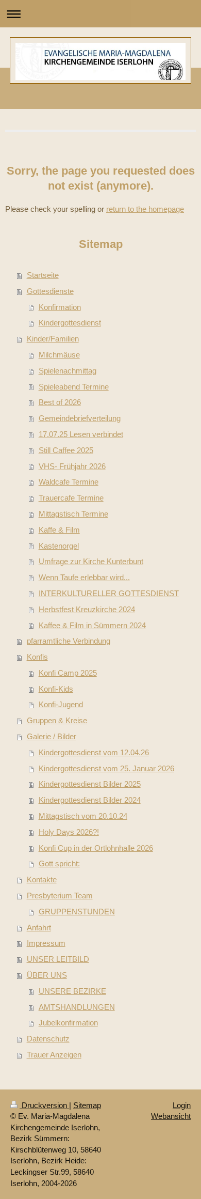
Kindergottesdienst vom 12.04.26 (94, 752)
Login (182, 1105)
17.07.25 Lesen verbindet (81, 434)
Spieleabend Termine (74, 386)
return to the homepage (145, 209)
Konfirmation (60, 307)
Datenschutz (48, 1038)
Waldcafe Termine (68, 481)
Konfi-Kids (56, 688)
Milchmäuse (59, 354)
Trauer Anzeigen (54, 1054)
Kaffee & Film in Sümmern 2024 (92, 625)
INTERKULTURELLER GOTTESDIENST (109, 593)
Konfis (37, 656)
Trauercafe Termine (71, 497)
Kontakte (42, 879)
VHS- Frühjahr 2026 (72, 466)
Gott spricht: (59, 863)
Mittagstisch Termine (73, 513)
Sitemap (87, 1105)
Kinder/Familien (53, 338)
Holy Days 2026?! (69, 832)
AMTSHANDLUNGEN (77, 1007)
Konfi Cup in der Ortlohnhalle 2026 (96, 848)
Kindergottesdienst (70, 322)
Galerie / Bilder (51, 736)
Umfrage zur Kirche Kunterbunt (91, 561)
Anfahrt (39, 927)
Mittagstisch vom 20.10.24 (83, 816)
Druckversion (44, 1105)
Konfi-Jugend (61, 704)
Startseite (43, 275)
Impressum (46, 943)
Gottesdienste (50, 291)
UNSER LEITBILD (58, 959)
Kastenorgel (59, 545)
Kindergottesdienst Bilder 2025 (90, 784)
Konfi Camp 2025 (68, 672)
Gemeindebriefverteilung (80, 418)
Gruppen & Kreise (57, 720)
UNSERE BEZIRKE (72, 991)
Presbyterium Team (60, 895)
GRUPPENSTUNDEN (77, 911)
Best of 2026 (60, 402)
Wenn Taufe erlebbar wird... (84, 577)
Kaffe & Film (59, 529)
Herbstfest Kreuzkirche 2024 (87, 609)
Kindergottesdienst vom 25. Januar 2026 (106, 768)
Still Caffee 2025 (66, 450)
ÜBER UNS (47, 975)
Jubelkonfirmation (68, 1022)
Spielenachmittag (67, 370)
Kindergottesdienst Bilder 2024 (90, 800)
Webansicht (171, 1116)
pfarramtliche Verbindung (68, 640)
